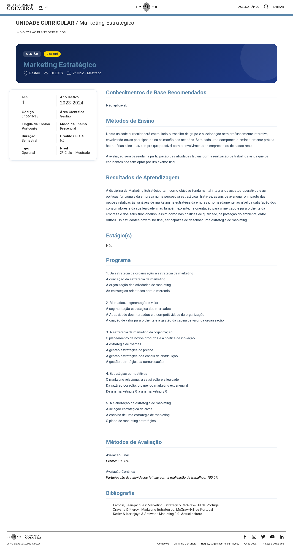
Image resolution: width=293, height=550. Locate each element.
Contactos (163, 543)
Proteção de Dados (273, 543)
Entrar (278, 6)
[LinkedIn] (281, 536)
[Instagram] (254, 536)
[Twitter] (263, 536)
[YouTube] (272, 536)
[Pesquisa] (266, 6)
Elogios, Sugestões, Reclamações (220, 543)
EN (46, 6)
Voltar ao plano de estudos (43, 32)
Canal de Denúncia (185, 543)
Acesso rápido (248, 6)
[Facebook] (245, 536)
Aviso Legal (250, 543)
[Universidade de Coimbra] (20, 7)
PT (41, 6)
